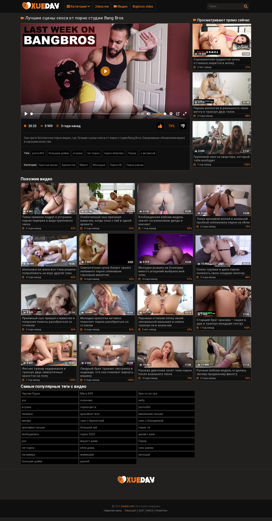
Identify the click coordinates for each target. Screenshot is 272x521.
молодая (144, 454)
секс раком (145, 447)
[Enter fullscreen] (185, 114)
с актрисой (148, 153)
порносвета (88, 407)
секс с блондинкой (150, 420)
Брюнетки (68, 165)
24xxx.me (102, 6)
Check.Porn (161, 510)
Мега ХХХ (86, 393)
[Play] (26, 114)
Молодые (99, 165)
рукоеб (84, 461)
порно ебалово (114, 153)
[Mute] (148, 114)
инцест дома (89, 441)
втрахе (78, 153)
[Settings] (171, 114)
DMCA (149, 510)
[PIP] (178, 114)
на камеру (28, 454)
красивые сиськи (33, 427)
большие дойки (59, 153)
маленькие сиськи (150, 413)
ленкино (27, 413)
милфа (26, 420)
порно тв (144, 427)
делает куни (146, 434)
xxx (24, 400)
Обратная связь (113, 510)
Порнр (132, 153)
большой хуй (88, 427)
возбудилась (30, 434)
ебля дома (87, 447)
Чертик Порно (31, 393)
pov (24, 441)
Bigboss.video (143, 6)
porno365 (38, 153)
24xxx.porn (130, 510)
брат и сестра (147, 393)
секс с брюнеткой (92, 420)
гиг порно (93, 153)
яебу (141, 400)
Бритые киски (48, 165)
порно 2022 (87, 434)
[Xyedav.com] (41, 9)
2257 (141, 510)
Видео (122, 6)
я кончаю (86, 400)
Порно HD (116, 165)
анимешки (87, 454)
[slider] (82, 114)
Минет (84, 165)
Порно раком (134, 165)
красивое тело (90, 413)
